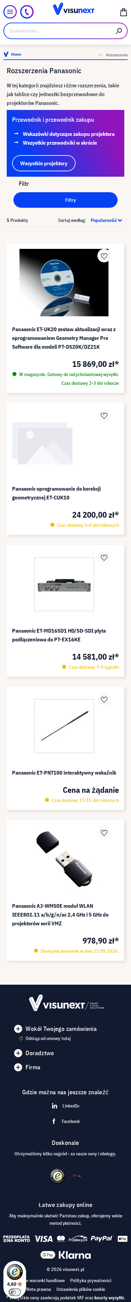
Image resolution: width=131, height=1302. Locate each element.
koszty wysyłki (109, 1298)
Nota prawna (38, 1289)
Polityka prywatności (90, 1280)
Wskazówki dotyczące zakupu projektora (69, 134)
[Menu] (10, 12)
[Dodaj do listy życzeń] (104, 255)
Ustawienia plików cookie (80, 1289)
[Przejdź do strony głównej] (65, 12)
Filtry (70, 200)
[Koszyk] (124, 12)
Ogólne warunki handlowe (40, 1280)
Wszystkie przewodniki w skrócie (60, 142)
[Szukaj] (119, 31)
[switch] (15, 1292)
